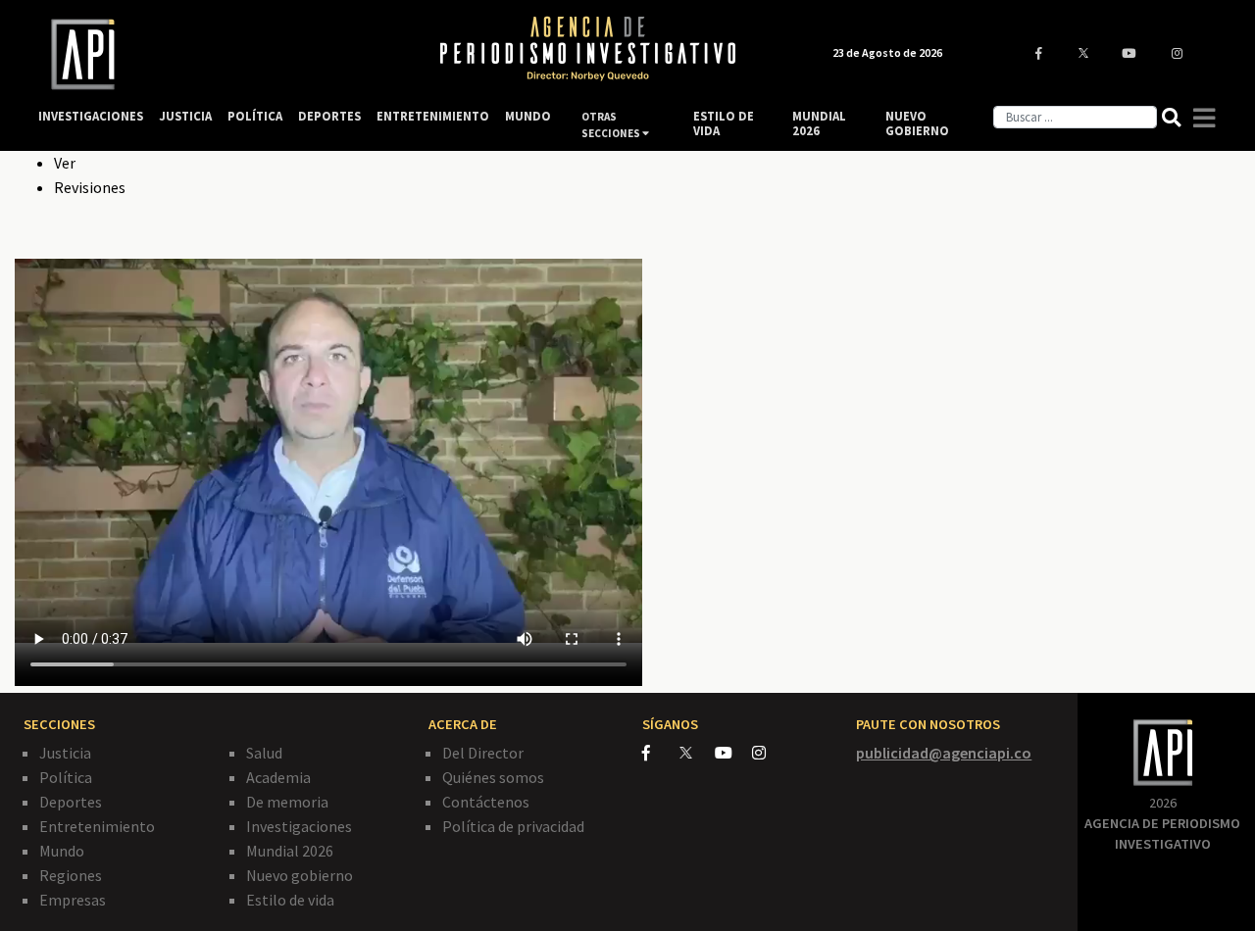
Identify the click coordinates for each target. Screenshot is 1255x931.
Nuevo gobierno (299, 875)
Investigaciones (299, 826)
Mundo (61, 850)
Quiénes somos (493, 777)
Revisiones (90, 187)
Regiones (70, 875)
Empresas (72, 899)
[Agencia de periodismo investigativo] (220, 54)
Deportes (70, 801)
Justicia (65, 752)
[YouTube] (733, 752)
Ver (64, 162)
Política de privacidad (513, 826)
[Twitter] (695, 752)
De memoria (287, 801)
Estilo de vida (290, 899)
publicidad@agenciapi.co (943, 752)
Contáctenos (485, 801)
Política (65, 777)
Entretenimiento (97, 826)
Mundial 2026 (289, 850)
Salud (264, 752)
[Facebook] (660, 752)
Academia (278, 777)
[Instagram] (769, 752)
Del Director (483, 752)
